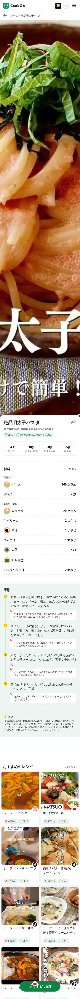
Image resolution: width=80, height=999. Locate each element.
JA (66, 5)
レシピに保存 (43, 986)
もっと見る (69, 766)
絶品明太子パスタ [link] (31, 15)
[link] (14, 16)
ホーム (14, 15)
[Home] (14, 6)
